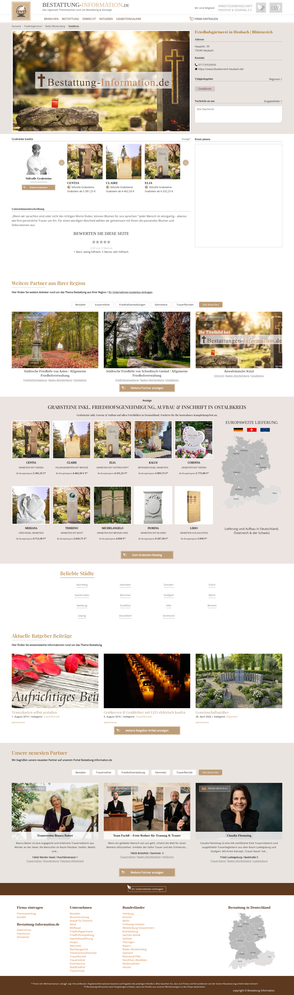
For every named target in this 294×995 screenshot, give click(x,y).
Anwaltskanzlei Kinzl (239, 371)
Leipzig (82, 615)
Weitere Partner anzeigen (147, 872)
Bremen (212, 605)
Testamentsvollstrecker (83, 952)
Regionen (275, 79)
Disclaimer (23, 937)
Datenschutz (24, 930)
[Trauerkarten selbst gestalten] (55, 681)
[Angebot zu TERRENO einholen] (71, 505)
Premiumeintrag (34, 317)
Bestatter (80, 304)
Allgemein (232, 716)
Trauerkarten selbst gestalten (34, 712)
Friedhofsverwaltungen (132, 304)
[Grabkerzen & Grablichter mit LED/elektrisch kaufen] (147, 681)
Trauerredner (103, 772)
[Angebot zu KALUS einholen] (153, 439)
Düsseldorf (125, 615)
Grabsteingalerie (128, 19)
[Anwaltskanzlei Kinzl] (239, 340)
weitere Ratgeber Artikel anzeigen (147, 730)
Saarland (127, 952)
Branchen (51, 19)
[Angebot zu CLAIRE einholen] (71, 439)
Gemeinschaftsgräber (212, 712)
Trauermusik (77, 970)
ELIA (148, 183)
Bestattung (70, 19)
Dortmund (169, 615)
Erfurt (212, 584)
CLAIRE (112, 183)
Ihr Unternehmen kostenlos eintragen (130, 292)
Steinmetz (160, 772)
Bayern (126, 945)
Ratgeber (106, 19)
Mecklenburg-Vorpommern (138, 927)
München (125, 595)
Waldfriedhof (77, 967)
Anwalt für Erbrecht (81, 920)
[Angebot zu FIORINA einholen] (153, 505)
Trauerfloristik (52, 716)
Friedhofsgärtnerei (33, 26)
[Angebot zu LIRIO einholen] (194, 505)
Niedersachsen (131, 963)
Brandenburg (51, 861)
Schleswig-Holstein (133, 924)
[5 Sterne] (109, 242)
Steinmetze (161, 304)
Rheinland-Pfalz (131, 956)
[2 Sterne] (97, 242)
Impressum (23, 933)
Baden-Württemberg (55, 26)
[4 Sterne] (105, 242)
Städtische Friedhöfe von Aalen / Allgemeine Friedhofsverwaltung (55, 373)
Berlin (212, 595)
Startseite (16, 26)
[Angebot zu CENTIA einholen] (31, 439)
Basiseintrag (215, 317)
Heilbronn (168, 856)
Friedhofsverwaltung (35, 380)
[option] (85, 170)
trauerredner (102, 304)
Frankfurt (125, 605)
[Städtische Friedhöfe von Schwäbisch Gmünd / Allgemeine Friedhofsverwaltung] (147, 340)
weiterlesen (18, 722)
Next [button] (186, 162)
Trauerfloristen (185, 304)
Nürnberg (82, 584)
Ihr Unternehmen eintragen (147, 889)
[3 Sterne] (101, 242)
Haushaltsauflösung (81, 938)
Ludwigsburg (260, 861)
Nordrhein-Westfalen (134, 960)
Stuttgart (169, 595)
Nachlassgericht (79, 949)
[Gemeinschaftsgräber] (239, 681)
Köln (168, 605)
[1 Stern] (94, 242)
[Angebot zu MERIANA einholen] (31, 505)
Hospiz (74, 942)
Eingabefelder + (273, 101)
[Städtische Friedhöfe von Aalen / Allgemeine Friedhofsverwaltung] (55, 340)
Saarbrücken (82, 595)
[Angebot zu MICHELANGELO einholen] (112, 505)
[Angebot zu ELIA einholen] (112, 439)
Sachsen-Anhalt (131, 935)
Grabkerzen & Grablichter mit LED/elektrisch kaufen (144, 712)
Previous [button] (61, 162)
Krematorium (77, 963)
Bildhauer (75, 927)
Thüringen (128, 942)
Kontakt (21, 917)
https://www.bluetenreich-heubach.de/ (221, 69)
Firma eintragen (206, 19)
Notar (73, 924)
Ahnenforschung (79, 917)
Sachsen (127, 938)
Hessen (126, 967)
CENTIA (73, 183)
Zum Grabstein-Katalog (147, 555)
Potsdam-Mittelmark (72, 861)
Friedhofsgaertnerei (81, 931)
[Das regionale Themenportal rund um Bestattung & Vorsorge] (21, 11)
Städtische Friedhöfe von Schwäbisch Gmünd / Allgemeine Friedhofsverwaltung (147, 373)
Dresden (169, 584)
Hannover (125, 584)
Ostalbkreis (73, 26)
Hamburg (82, 605)
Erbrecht (89, 19)
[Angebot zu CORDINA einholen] (194, 439)
